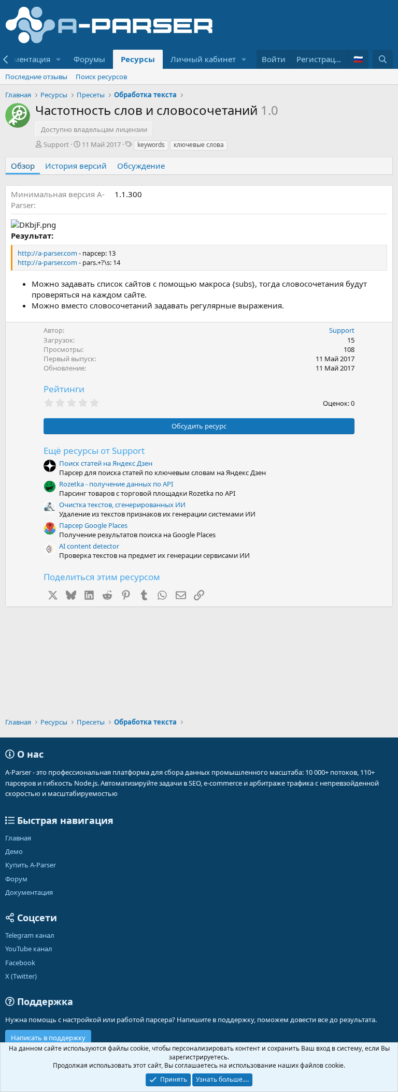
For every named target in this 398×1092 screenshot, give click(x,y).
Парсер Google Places (93, 525)
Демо (14, 851)
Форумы (89, 59)
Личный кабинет (203, 59)
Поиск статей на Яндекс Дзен (105, 463)
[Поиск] (383, 59)
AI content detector (89, 546)
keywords (151, 144)
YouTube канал (28, 948)
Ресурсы (138, 59)
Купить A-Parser (30, 864)
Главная (18, 838)
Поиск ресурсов (101, 76)
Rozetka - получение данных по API (116, 484)
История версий (76, 165)
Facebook (20, 962)
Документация (29, 892)
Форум (16, 878)
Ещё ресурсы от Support (94, 450)
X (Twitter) (21, 976)
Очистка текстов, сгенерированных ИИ (122, 504)
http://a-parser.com (47, 253)
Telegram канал (29, 935)
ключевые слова (199, 144)
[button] (58, 59)
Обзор (23, 165)
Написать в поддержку (48, 1037)
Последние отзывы (36, 76)
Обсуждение (141, 165)
